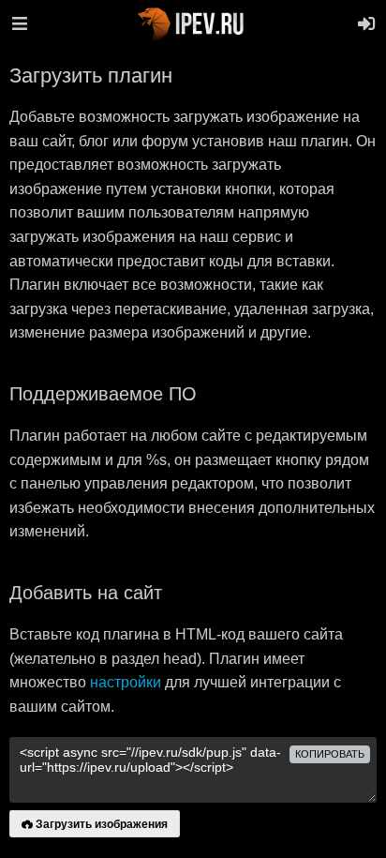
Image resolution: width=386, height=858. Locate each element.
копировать (329, 754)
